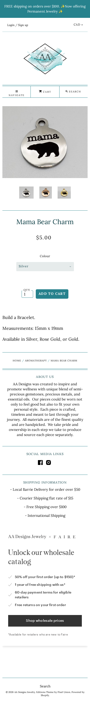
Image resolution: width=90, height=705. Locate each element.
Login (11, 25)
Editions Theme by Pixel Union (53, 692)
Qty (27, 290)
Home (17, 360)
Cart (46, 91)
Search (45, 686)
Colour (45, 256)
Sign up (23, 25)
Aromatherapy (36, 360)
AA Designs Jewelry (24, 692)
